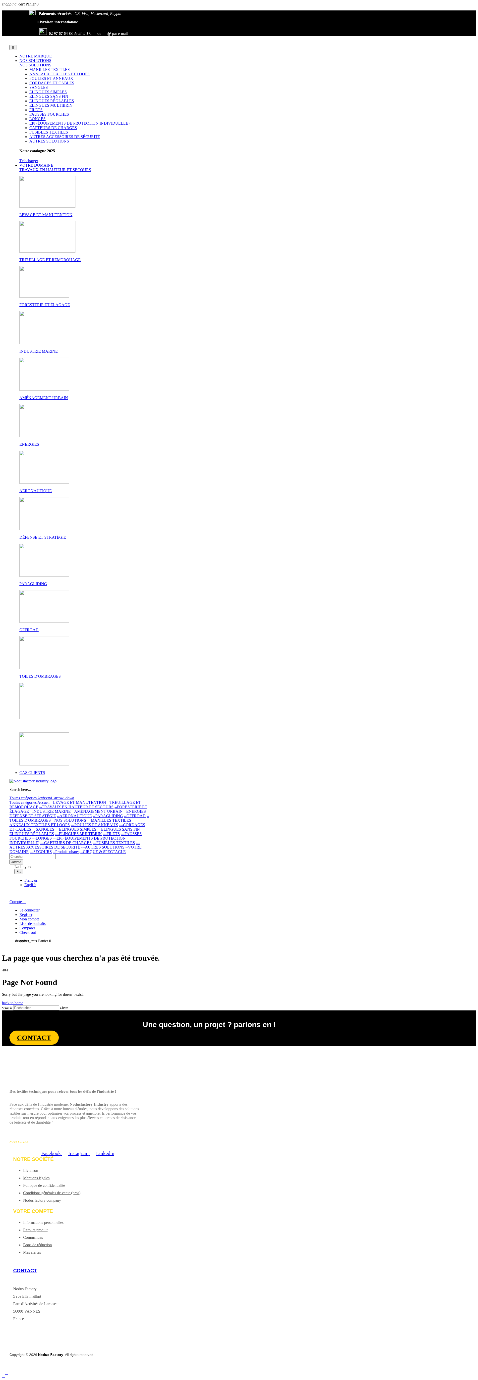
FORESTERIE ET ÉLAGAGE (44, 305)
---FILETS (111, 834)
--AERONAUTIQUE (74, 816)
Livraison (30, 1170)
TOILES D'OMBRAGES (40, 676)
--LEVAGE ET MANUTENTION (78, 802)
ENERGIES (29, 444)
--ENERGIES (135, 811)
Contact (25, 1270)
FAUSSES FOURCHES (49, 114)
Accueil (43, 802)
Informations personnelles (43, 1222)
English (30, 885)
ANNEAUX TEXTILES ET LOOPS (59, 74)
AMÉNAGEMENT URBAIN (43, 398)
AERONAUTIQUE (35, 491)
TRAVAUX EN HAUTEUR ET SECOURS (55, 170)
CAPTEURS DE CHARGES (53, 128)
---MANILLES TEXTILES (109, 820)
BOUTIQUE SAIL (34, 726)
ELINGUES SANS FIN (48, 96)
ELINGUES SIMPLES (48, 92)
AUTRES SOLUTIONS (49, 141)
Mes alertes (32, 1252)
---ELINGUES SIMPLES (75, 829)
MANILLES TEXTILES (49, 69)
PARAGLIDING (33, 584)
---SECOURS (41, 852)
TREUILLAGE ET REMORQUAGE (50, 260)
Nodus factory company (42, 1200)
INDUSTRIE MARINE (38, 351)
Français (31, 880)
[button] (34, 1038)
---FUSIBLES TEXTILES (114, 843)
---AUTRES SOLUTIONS (102, 847)
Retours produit (35, 1230)
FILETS (36, 110)
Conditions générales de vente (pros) (51, 1193)
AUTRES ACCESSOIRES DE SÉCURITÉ (64, 137)
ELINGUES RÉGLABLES (51, 101)
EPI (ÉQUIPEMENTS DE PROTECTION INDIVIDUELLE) (79, 123)
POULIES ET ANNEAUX (51, 78)
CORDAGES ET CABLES (51, 83)
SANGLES (38, 87)
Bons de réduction (37, 1245)
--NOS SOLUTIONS (69, 820)
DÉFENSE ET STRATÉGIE (42, 537)
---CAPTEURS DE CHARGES (66, 843)
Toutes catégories (23, 802)
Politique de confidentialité (44, 1185)
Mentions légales (36, 1178)
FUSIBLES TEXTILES (48, 132)
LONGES (37, 119)
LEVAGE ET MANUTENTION (45, 215)
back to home (12, 1003)
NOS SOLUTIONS (35, 65)
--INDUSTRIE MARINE (50, 811)
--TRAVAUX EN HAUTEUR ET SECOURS (76, 807)
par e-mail (120, 33)
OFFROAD (29, 630)
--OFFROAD (135, 816)
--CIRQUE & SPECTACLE (103, 852)
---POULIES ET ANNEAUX (94, 825)
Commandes (33, 1237)
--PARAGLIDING (108, 816)
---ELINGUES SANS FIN (118, 829)
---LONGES (42, 838)
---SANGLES (43, 829)
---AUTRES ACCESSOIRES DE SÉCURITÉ (74, 845)
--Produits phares (66, 852)
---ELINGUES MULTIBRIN (78, 834)
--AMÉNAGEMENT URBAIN (97, 811)
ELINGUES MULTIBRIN (50, 105)
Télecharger (28, 161)
